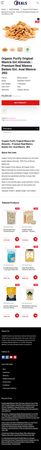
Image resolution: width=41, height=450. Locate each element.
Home (4, 9)
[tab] (20, 129)
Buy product (20, 103)
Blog (4, 369)
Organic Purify (9, 141)
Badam (7, 120)
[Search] (37, 3)
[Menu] (2, 3)
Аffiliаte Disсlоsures (9, 378)
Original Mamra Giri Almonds (18, 120)
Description (7, 129)
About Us (6, 375)
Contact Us (6, 372)
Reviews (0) (7, 132)
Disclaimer (6, 385)
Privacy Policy (7, 382)
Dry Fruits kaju (14, 9)
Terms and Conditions (9, 388)
